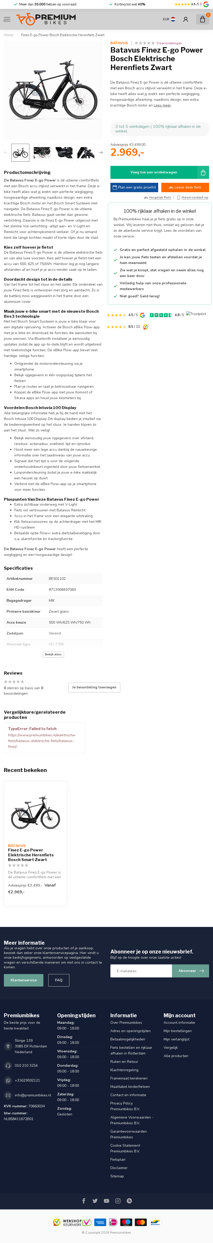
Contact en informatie (128, 1095)
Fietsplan (117, 1159)
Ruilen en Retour (124, 1061)
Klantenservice (24, 980)
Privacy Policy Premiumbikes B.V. (125, 1106)
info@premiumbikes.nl (33, 1095)
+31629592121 (27, 1080)
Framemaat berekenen (129, 1078)
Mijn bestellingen (178, 1030)
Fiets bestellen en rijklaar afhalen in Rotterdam (131, 1050)
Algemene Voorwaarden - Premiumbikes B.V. (132, 1120)
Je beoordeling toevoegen (94, 687)
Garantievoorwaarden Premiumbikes (128, 1134)
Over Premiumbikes (126, 1022)
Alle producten (176, 1055)
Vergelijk (171, 1047)
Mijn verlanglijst (176, 1039)
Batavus (119, 43)
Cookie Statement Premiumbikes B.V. (125, 1148)
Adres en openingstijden (130, 1030)
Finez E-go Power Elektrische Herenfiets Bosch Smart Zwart (31, 855)
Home (9, 35)
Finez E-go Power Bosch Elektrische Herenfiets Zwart (62, 35)
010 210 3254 (26, 1065)
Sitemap (117, 1176)
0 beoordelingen (169, 43)
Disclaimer (119, 1167)
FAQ (59, 980)
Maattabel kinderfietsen (130, 1086)
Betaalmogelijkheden (127, 1039)
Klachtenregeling (124, 1070)
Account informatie (179, 1022)
